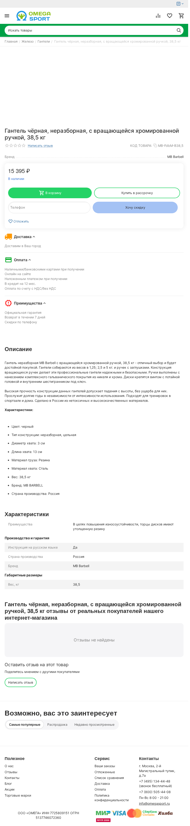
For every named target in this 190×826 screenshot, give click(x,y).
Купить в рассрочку (137, 193)
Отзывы (11, 772)
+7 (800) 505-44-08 (155, 792)
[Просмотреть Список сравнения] (158, 15)
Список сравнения (109, 778)
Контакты (12, 778)
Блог (8, 783)
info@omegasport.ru (154, 803)
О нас (9, 766)
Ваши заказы (105, 766)
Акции (9, 789)
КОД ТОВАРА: (141, 146)
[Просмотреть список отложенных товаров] (169, 15)
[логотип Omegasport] (33, 16)
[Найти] (179, 30)
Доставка (102, 783)
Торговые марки (18, 795)
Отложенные (105, 772)
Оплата (100, 789)
